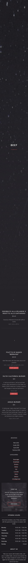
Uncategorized (16, 479)
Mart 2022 (16, 442)
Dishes (16, 466)
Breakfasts (16, 462)
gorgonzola (17, 365)
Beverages (16, 459)
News (16, 474)
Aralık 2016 (16, 445)
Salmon (16, 476)
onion (22, 365)
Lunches (16, 471)
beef (10, 324)
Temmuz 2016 (16, 450)
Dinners (16, 464)
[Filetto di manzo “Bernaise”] (14, 340)
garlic (12, 365)
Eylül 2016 (16, 447)
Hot (16, 469)
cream (8, 365)
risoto (13, 324)
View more (14, 504)
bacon (12, 390)
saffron (17, 324)
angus (10, 418)
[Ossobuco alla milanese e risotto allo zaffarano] (14, 299)
